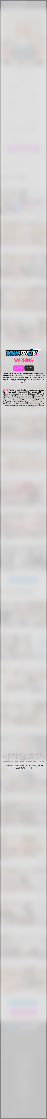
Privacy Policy (25, 375)
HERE (25, 382)
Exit (29, 368)
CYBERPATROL (31, 762)
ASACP (41, 762)
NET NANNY (19, 762)
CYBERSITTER (8, 762)
